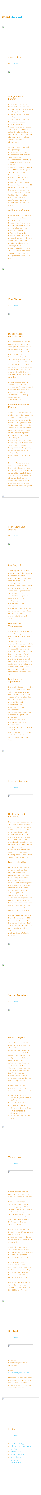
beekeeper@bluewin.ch (18, 1373)
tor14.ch (14, 1449)
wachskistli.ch (17, 1454)
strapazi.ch (15, 1452)
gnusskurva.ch (17, 1457)
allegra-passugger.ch (20, 1446)
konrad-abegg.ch (18, 1443)
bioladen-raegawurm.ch (17, 1461)
